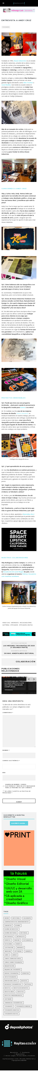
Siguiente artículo (19, 651)
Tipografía (5, 27)
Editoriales (9, 936)
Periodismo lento (11, 980)
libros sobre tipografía (13, 962)
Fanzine (17, 940)
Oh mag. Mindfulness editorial (19, 653)
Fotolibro (8, 944)
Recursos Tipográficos (13, 984)
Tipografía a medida (23, 1006)
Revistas (21, 991)
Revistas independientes (13, 995)
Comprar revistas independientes (17, 921)
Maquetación (9, 966)
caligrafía (27, 918)
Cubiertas (8, 925)
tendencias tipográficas (13, 1002)
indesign (8, 951)
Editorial (23, 932)
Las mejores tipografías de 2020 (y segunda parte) (19, 646)
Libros (14, 955)
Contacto (26, 1052)
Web (4, 772)
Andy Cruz (6, 623)
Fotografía (27, 940)
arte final (16, 918)
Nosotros (14, 1052)
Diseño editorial (11, 932)
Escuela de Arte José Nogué (13, 572)
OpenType (25, 973)
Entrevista (15, 623)
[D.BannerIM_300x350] (19, 865)
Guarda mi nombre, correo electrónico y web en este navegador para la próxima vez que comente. (20, 786)
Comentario (8, 712)
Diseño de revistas (11, 929)
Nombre (6, 750)
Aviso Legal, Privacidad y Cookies (20, 1055)
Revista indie (9, 991)
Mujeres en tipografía (12, 969)
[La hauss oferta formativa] (19, 905)
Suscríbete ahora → (19, 823)
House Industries (20, 61)
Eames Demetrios (22, 413)
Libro (7, 955)
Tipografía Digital (11, 1013)
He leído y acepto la (17, 792)
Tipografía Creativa (26, 625)
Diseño (17, 925)
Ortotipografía (10, 977)
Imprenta (20, 947)
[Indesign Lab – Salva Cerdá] (19, 10)
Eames (22, 407)
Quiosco (24, 980)
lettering (6, 625)
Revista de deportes (21, 988)
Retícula (28, 984)
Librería (28, 951)
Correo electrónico (11, 760)
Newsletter (20, 1054)
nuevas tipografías (12, 973)
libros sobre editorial (13, 958)
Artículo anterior (19, 643)
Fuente (18, 944)
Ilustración (9, 947)
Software (8, 999)
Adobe (7, 918)
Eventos (8, 940)
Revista (7, 988)
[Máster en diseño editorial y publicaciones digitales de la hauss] (19, 635)
